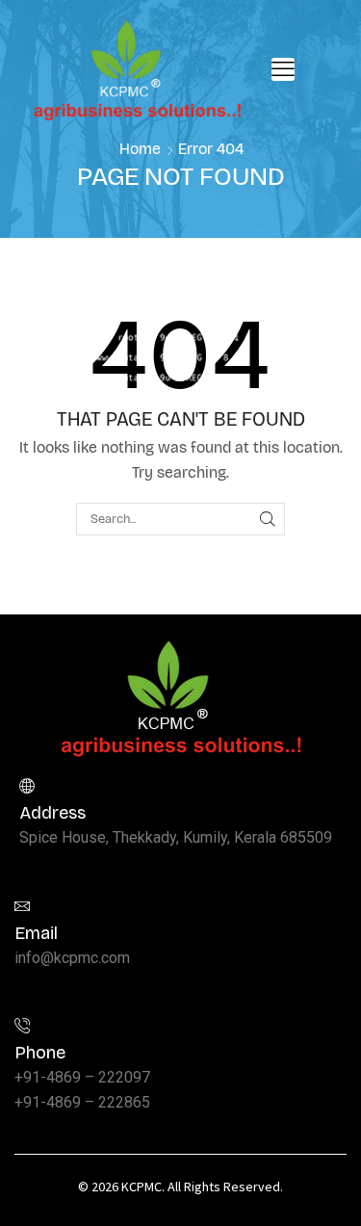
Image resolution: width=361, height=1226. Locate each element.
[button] (283, 69)
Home (140, 149)
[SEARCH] (267, 519)
